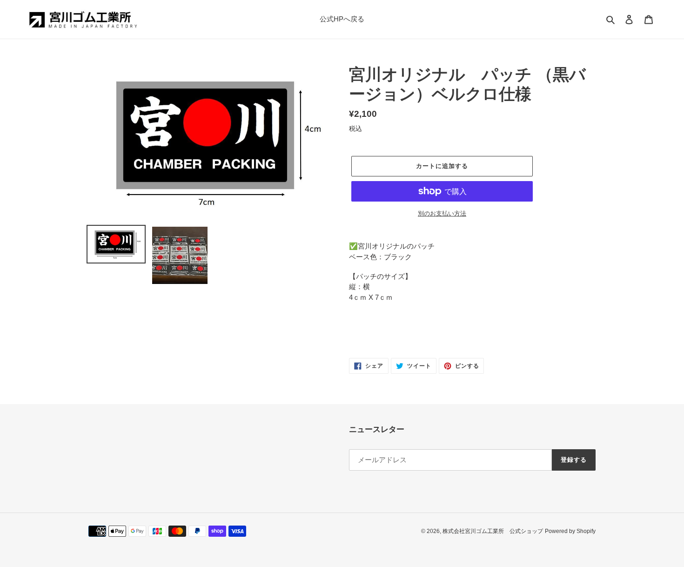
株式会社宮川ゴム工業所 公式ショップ (493, 531)
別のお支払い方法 (442, 213)
